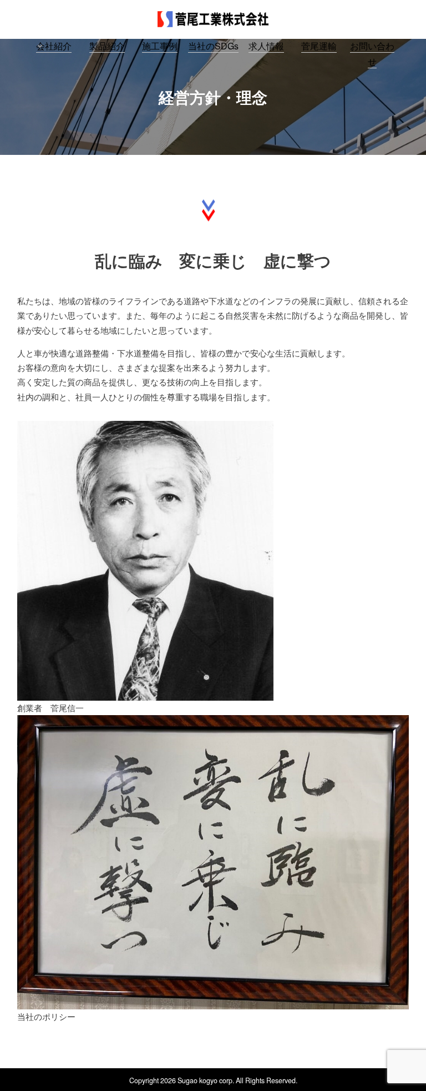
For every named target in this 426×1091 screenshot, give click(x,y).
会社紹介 (54, 45)
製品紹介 (107, 45)
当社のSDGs (213, 45)
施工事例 (160, 45)
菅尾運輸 (319, 45)
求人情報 (266, 45)
